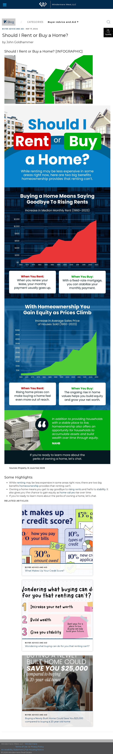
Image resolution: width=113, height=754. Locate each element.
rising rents (74, 489)
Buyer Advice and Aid (13, 29)
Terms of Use (21, 746)
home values (67, 492)
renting (21, 482)
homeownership (29, 486)
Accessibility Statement (12, 749)
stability (101, 489)
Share (108, 34)
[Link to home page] (43, 4)
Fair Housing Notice (34, 749)
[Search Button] (109, 22)
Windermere (31, 744)
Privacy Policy (37, 746)
